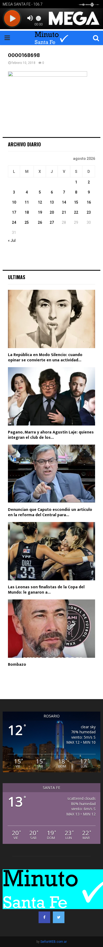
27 (52, 222)
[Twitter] (58, 917)
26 (40, 222)
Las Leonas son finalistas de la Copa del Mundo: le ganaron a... (46, 590)
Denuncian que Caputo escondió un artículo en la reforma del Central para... (50, 512)
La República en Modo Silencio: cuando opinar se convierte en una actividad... (45, 357)
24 (14, 222)
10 (14, 202)
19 (40, 212)
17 (14, 212)
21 (64, 212)
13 (52, 202)
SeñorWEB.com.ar (53, 942)
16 (89, 202)
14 (64, 202)
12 (40, 202)
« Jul (12, 240)
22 (76, 212)
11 (27, 202)
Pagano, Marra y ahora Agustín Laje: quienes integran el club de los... (51, 435)
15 (76, 202)
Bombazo (17, 664)
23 (89, 212)
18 (27, 212)
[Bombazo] (51, 628)
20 (52, 212)
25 (27, 222)
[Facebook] (44, 917)
